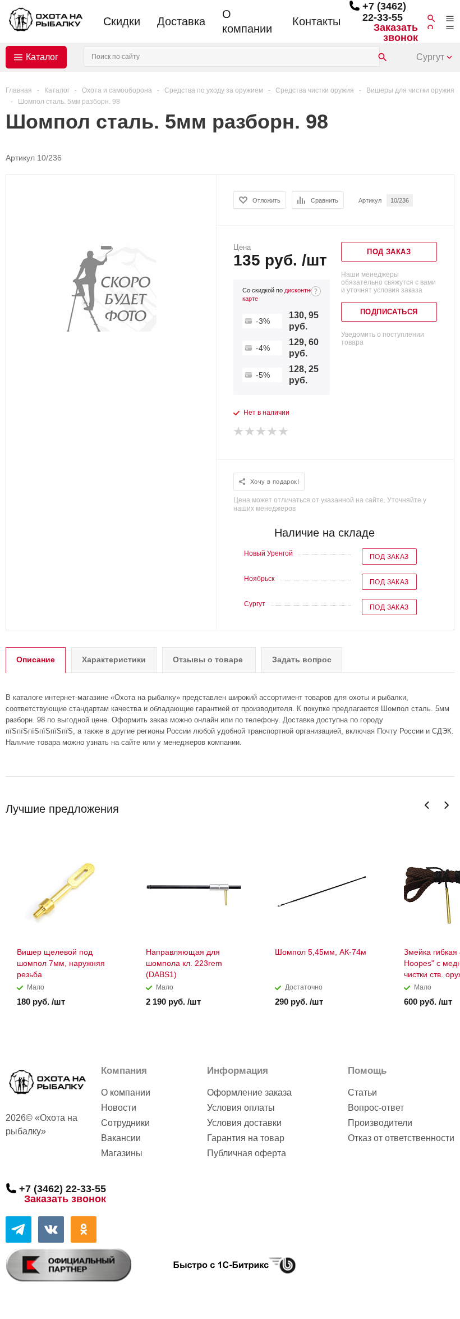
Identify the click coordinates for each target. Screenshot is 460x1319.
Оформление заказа (249, 1092)
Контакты (316, 21)
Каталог (42, 57)
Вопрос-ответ (376, 1107)
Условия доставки (244, 1123)
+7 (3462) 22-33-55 (384, 12)
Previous (427, 805)
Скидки (121, 21)
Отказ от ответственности (401, 1138)
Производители (380, 1123)
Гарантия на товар (245, 1138)
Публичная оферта (246, 1153)
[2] (250, 431)
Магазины (121, 1153)
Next (446, 805)
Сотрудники (125, 1123)
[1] (239, 431)
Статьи (362, 1092)
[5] (283, 431)
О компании (247, 21)
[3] (261, 431)
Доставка (181, 21)
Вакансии (121, 1138)
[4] (272, 431)
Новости (118, 1107)
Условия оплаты (241, 1107)
